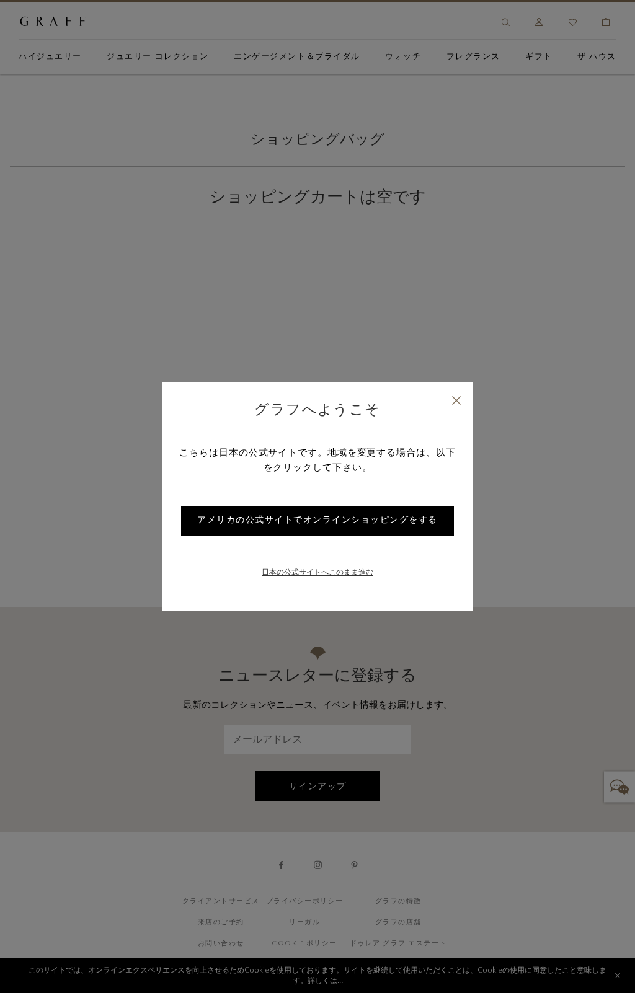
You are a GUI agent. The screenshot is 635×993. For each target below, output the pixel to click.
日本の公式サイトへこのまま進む (317, 572)
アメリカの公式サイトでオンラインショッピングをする (317, 520)
